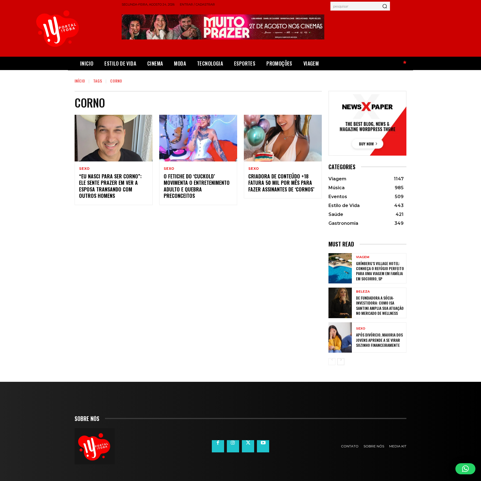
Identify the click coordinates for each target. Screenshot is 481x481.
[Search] (384, 6)
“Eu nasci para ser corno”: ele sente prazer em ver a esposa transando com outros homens (110, 186)
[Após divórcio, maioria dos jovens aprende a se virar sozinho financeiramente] (340, 337)
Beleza (363, 291)
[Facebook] (218, 446)
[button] (465, 468)
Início (80, 81)
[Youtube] (263, 446)
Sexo (84, 168)
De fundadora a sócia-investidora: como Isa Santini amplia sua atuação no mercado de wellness (380, 305)
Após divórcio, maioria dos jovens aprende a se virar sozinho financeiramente (379, 340)
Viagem (362, 257)
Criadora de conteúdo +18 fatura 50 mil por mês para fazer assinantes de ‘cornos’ (281, 183)
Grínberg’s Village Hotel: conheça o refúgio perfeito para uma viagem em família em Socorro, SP (380, 270)
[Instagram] (233, 446)
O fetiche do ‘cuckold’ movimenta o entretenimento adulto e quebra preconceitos (197, 186)
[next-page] (340, 361)
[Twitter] (248, 446)
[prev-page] (331, 361)
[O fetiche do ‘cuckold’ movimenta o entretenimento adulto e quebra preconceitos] (198, 138)
